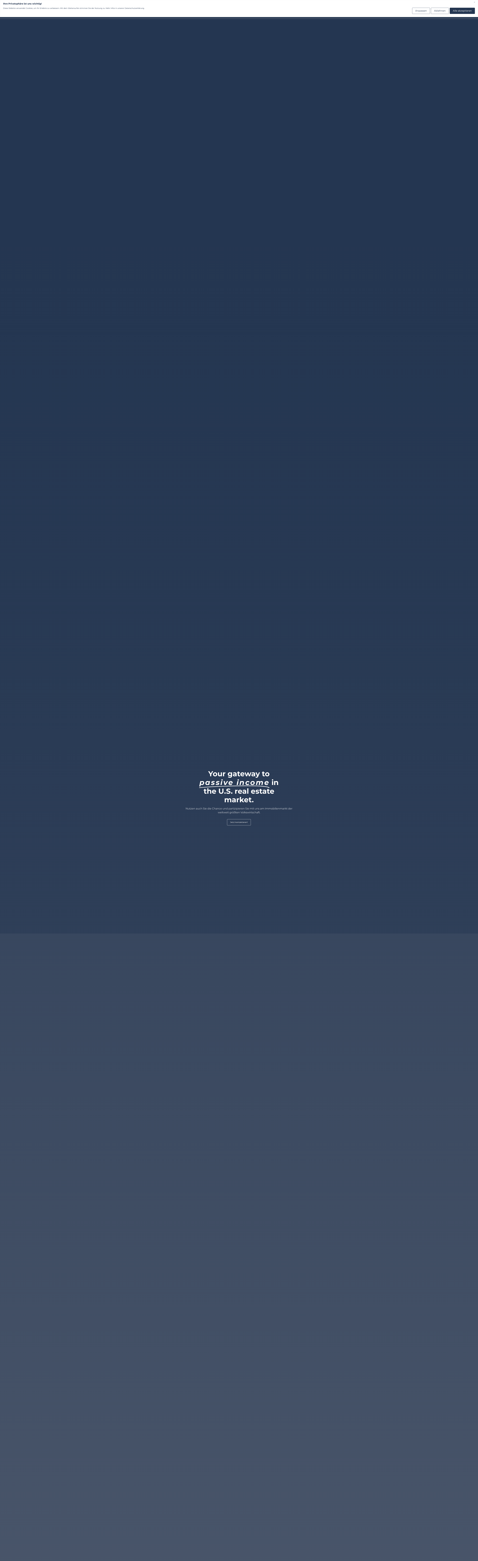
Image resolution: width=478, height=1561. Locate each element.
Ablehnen (440, 10)
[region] (239, 8)
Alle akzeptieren (462, 10)
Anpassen (421, 10)
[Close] (475, 2)
